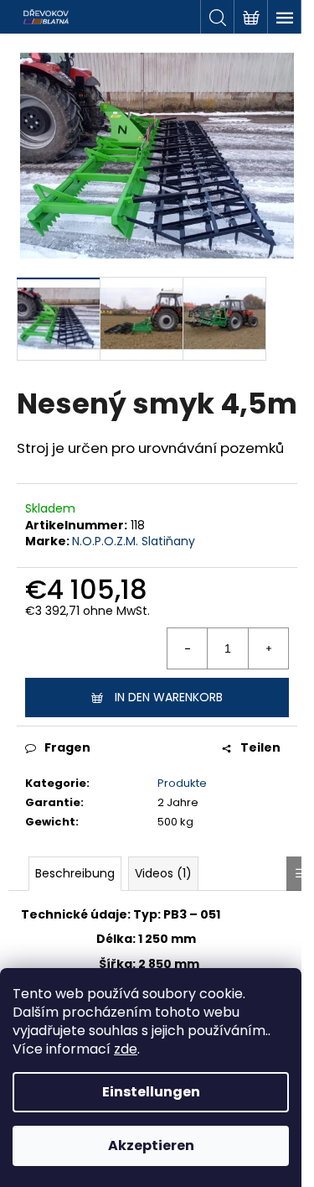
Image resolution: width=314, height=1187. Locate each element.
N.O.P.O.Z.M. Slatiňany (133, 541)
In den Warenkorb (169, 697)
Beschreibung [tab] (75, 873)
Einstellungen (151, 1091)
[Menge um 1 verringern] (187, 648)
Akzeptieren (151, 1145)
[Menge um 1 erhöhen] (268, 648)
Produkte (182, 783)
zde (125, 1049)
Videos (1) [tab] (163, 873)
